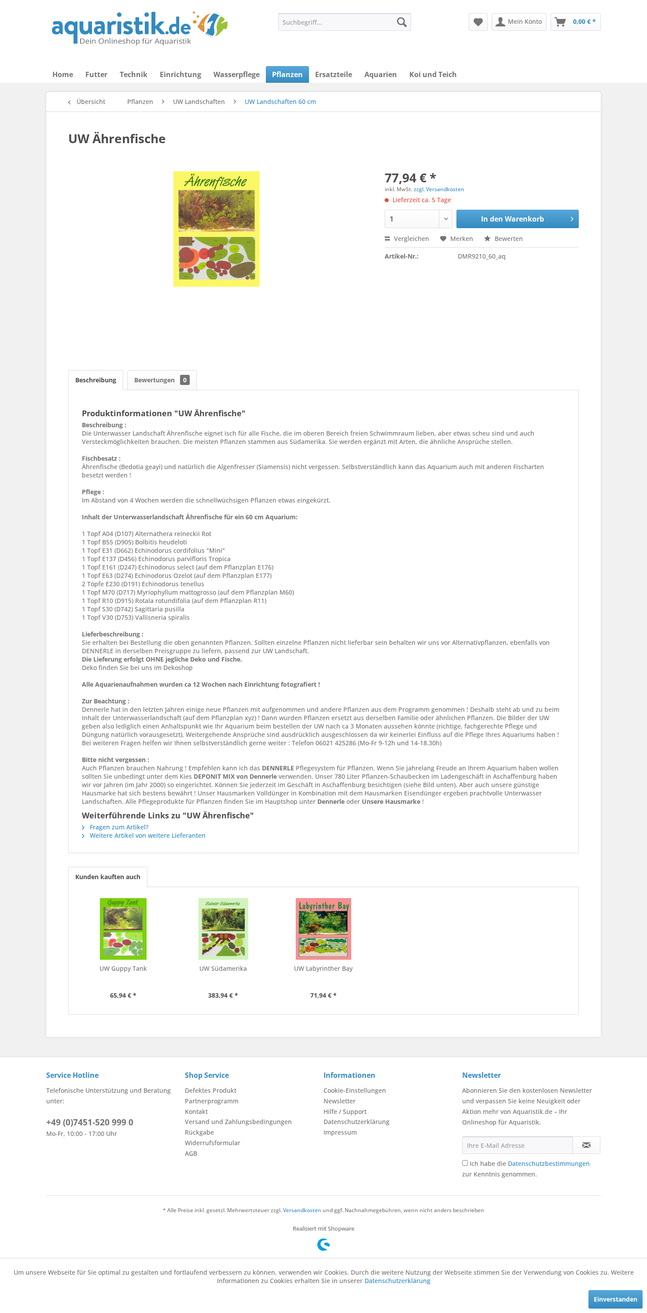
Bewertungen (160, 380)
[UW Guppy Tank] (123, 929)
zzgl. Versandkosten (439, 189)
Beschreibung (95, 380)
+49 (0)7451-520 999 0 (89, 1122)
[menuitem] (344, 22)
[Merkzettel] (478, 22)
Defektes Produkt (210, 1090)
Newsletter (340, 1101)
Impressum (340, 1132)
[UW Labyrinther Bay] (323, 929)
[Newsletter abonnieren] (586, 1145)
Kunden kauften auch (107, 877)
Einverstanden (615, 1299)
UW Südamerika (223, 968)
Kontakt (196, 1111)
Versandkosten (302, 1210)
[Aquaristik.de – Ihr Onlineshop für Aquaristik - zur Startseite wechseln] (140, 28)
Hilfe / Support (345, 1111)
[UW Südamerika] (223, 929)
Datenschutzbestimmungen (549, 1163)
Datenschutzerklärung (357, 1121)
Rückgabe (199, 1132)
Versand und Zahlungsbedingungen (238, 1121)
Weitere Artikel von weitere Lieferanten (147, 835)
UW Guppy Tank (123, 968)
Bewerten (508, 238)
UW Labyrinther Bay (323, 968)
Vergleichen (410, 238)
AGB (191, 1153)
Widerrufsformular (212, 1143)
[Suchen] (402, 22)
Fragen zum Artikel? (118, 827)
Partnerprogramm (212, 1101)
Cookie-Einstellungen (355, 1090)
